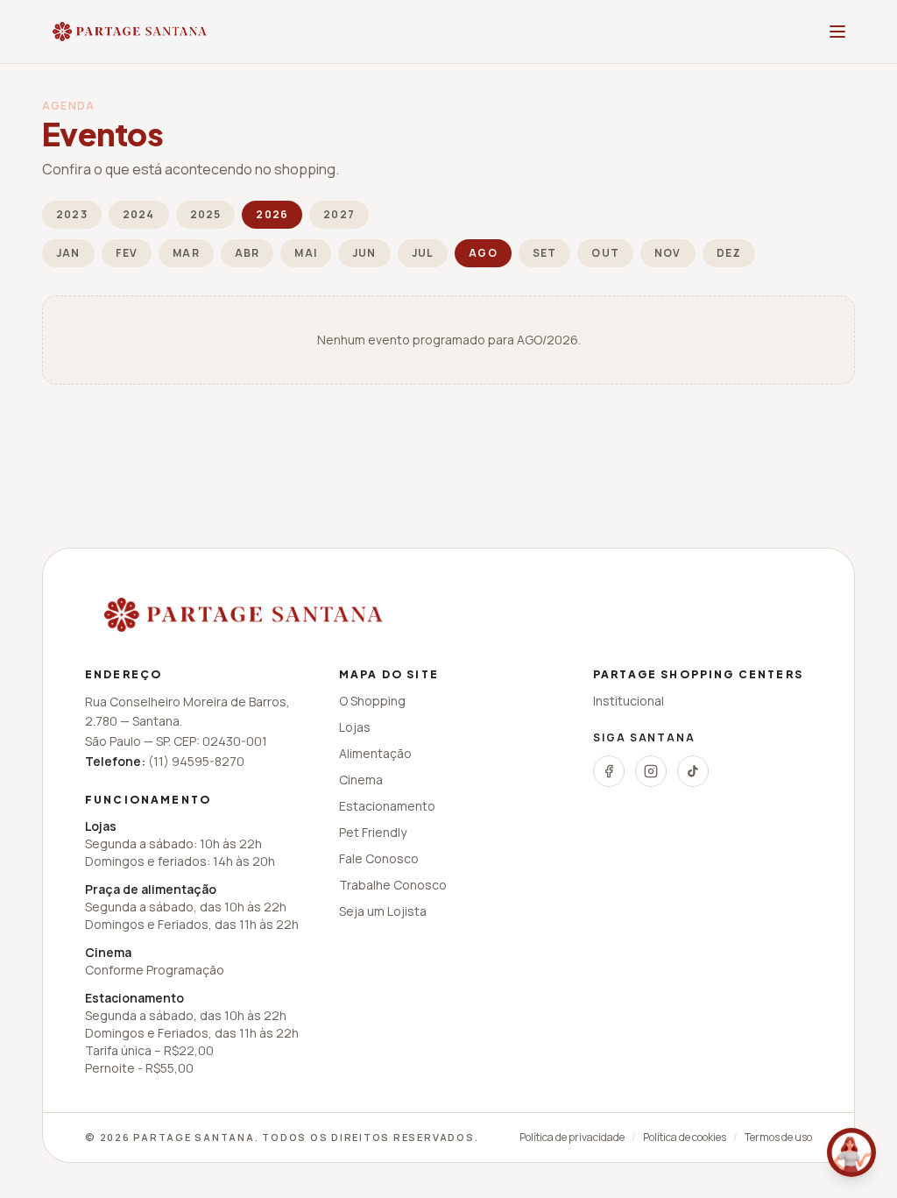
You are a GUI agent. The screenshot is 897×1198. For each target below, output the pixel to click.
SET (545, 252)
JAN (68, 252)
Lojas (355, 727)
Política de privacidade (572, 1138)
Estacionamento (387, 805)
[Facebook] (609, 771)
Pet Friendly (372, 832)
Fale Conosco (379, 858)
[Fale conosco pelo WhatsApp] (851, 1152)
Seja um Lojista (383, 911)
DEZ (729, 252)
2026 (272, 214)
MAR (186, 252)
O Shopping (372, 700)
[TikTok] (693, 771)
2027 (339, 214)
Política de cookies (684, 1138)
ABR (247, 252)
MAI (305, 252)
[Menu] (837, 31)
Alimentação (375, 753)
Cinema (361, 779)
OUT (605, 252)
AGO (483, 252)
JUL (423, 252)
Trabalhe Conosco (393, 884)
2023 (72, 214)
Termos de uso (778, 1138)
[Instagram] (651, 771)
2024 (139, 214)
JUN (364, 252)
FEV (127, 252)
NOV (668, 252)
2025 (206, 214)
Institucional (628, 700)
